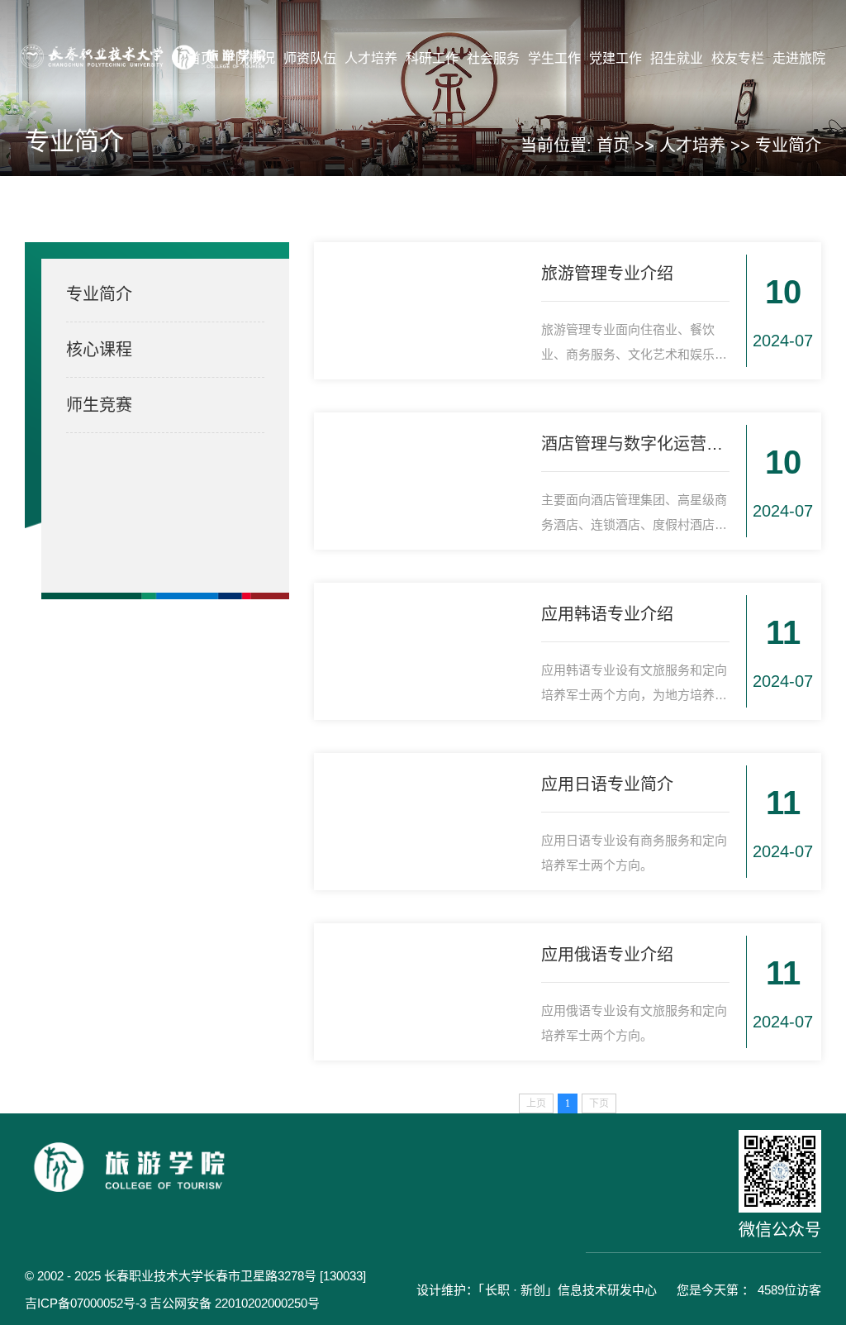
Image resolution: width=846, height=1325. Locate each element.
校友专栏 (737, 58)
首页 (201, 58)
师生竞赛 (99, 405)
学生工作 (554, 58)
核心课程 (99, 350)
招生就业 (676, 58)
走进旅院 (798, 58)
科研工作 (432, 58)
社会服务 (493, 58)
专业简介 (788, 145)
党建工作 (615, 58)
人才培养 (371, 58)
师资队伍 (309, 58)
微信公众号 (780, 1230)
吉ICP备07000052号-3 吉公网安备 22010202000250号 (172, 1303)
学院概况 (248, 58)
